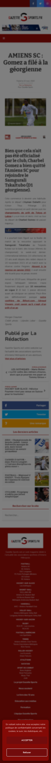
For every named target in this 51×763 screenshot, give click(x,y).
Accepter (26, 740)
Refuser (27, 752)
